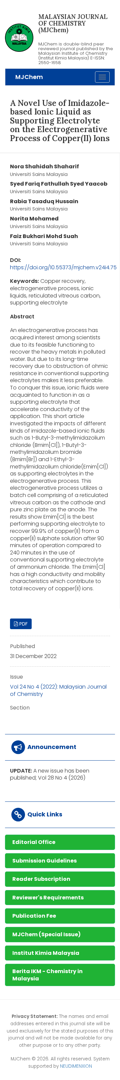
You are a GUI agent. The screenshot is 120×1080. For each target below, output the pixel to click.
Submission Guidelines (44, 861)
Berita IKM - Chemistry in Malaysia (47, 974)
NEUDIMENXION (76, 1066)
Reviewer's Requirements (48, 897)
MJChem (29, 77)
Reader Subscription (41, 879)
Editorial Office (33, 842)
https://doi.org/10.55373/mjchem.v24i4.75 (63, 267)
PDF (23, 624)
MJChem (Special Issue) (46, 934)
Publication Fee (34, 916)
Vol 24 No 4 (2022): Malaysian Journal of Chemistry (58, 690)
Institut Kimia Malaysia (45, 953)
